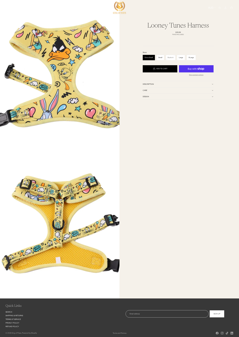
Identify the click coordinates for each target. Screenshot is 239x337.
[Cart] (231, 8)
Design (146, 96)
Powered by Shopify (29, 333)
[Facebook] (217, 333)
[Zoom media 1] (59, 74)
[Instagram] (222, 333)
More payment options (196, 75)
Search (9, 312)
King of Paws (16, 333)
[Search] (220, 8)
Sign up (217, 314)
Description (148, 84)
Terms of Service (13, 319)
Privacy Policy (12, 323)
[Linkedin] (231, 333)
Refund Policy (12, 327)
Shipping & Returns (14, 315)
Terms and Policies (119, 333)
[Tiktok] (227, 333)
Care (145, 90)
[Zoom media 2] (59, 223)
